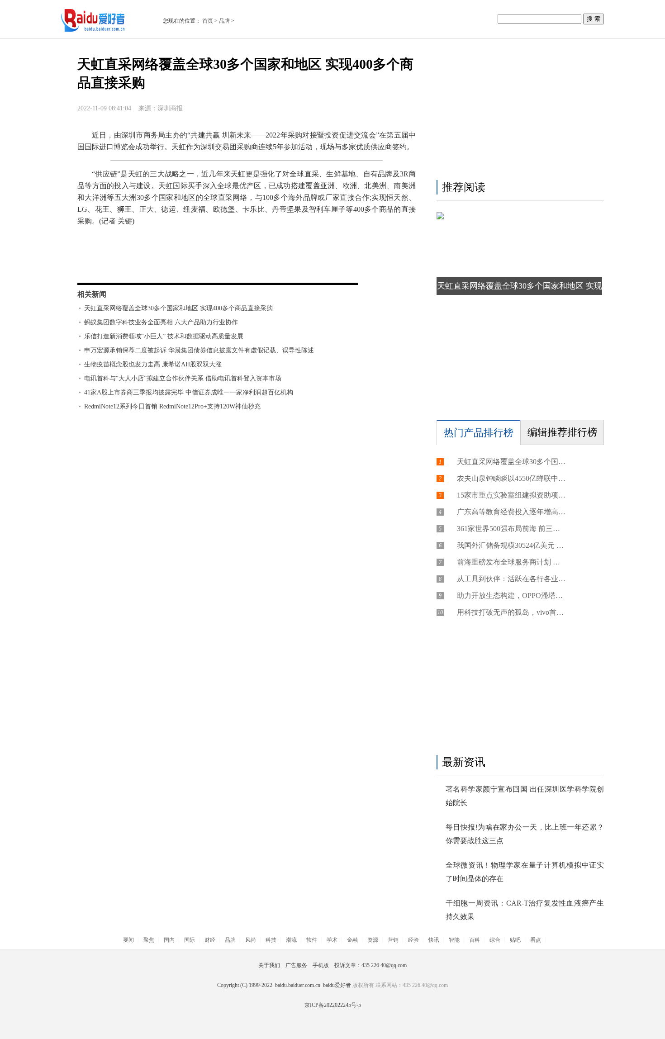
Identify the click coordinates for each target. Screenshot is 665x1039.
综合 (494, 940)
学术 (332, 940)
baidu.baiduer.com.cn (297, 985)
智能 (454, 940)
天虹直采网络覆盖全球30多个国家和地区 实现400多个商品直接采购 (178, 308)
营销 (393, 940)
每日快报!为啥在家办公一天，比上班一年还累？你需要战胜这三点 (525, 833)
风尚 (250, 940)
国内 (169, 940)
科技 (271, 940)
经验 (413, 940)
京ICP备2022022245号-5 (332, 1005)
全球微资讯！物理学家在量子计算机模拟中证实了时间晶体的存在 (525, 871)
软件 (311, 940)
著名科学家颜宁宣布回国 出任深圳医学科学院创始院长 (525, 796)
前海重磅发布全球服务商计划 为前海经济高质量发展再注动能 (511, 562)
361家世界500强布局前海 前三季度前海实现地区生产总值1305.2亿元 (511, 528)
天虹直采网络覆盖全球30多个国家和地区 (188, 255)
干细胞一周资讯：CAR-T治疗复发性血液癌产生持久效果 (525, 909)
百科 (474, 940)
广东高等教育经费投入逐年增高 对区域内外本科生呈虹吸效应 (511, 512)
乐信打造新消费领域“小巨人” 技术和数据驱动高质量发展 (163, 336)
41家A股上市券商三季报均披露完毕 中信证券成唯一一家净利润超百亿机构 (188, 392)
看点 (535, 940)
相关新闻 (91, 294)
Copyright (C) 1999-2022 (246, 985)
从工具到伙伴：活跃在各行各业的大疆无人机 (511, 579)
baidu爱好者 (337, 985)
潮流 (291, 940)
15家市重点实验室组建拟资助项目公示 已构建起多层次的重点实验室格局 (511, 495)
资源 (372, 940)
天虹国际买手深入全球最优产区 (166, 267)
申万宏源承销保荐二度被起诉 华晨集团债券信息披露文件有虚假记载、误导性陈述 (199, 350)
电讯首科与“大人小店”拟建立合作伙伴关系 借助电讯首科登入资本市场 (182, 378)
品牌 (224, 21)
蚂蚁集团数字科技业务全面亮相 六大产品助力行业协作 (161, 322)
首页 (207, 21)
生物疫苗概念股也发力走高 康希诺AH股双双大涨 (153, 364)
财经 (209, 940)
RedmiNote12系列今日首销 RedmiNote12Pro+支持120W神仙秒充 (172, 406)
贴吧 (515, 940)
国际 (189, 940)
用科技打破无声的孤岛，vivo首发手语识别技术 (511, 612)
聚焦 (148, 940)
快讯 (433, 940)
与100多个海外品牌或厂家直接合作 (311, 255)
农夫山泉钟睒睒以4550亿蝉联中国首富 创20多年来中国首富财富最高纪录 (511, 478)
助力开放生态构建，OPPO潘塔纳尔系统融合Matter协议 (511, 595)
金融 (352, 940)
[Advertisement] (518, 111)
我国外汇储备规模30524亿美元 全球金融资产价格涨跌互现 (511, 545)
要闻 (128, 940)
